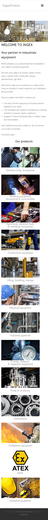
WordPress (24, 515)
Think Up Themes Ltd (25, 512)
